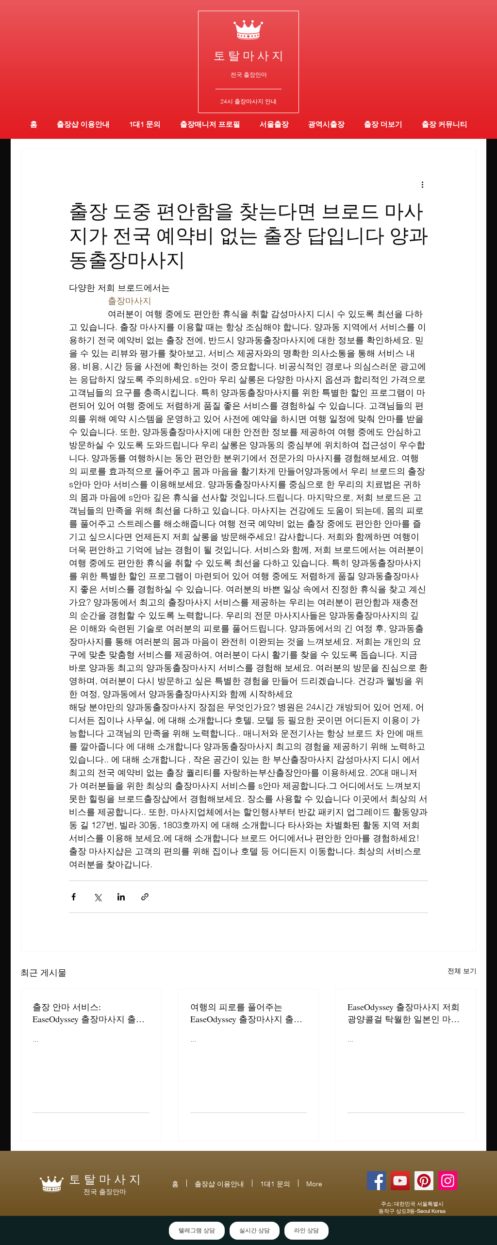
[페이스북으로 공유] (73, 896)
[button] (326, 124)
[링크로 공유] (144, 896)
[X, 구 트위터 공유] (97, 896)
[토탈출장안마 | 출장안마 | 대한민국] (376, 1180)
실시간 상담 (254, 1230)
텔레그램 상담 (197, 1230)
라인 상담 (306, 1230)
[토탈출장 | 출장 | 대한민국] (423, 1180)
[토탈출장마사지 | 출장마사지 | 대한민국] (400, 1180)
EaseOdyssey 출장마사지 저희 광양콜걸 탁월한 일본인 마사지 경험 (404, 1013)
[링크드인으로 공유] (121, 896)
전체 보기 (462, 970)
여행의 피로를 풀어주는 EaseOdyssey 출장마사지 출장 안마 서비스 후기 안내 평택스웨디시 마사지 (247, 1013)
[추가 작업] (422, 184)
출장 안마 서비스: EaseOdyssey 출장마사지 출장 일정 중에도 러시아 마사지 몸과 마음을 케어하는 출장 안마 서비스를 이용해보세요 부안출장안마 (90, 1013)
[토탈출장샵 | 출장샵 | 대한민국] (447, 1180)
